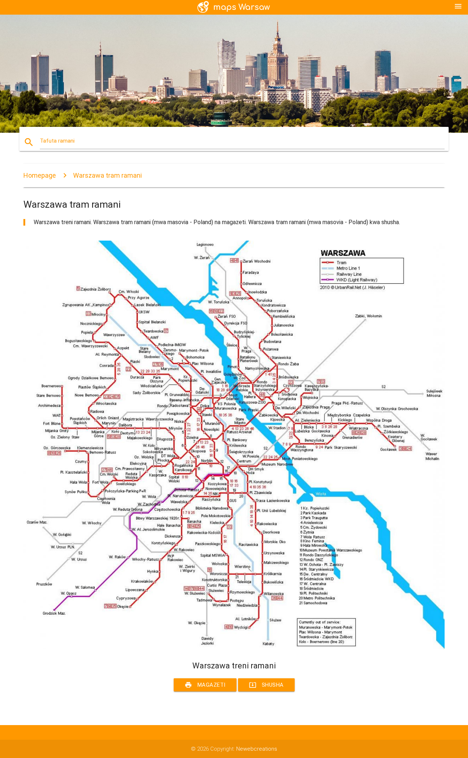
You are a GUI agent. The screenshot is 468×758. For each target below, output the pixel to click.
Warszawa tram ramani (107, 175)
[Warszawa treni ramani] (234, 647)
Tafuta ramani (57, 140)
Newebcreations (256, 749)
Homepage (39, 175)
